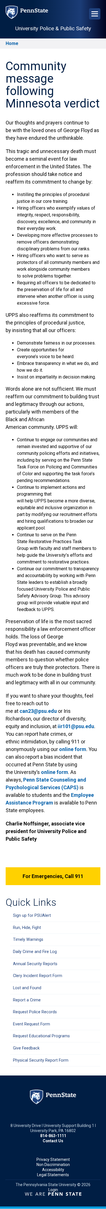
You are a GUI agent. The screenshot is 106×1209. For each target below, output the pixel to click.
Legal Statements (53, 1175)
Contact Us (53, 1141)
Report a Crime (27, 1000)
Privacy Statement (53, 1159)
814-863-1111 (53, 1135)
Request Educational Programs (41, 1036)
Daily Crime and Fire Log (35, 951)
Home (12, 43)
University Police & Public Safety (53, 28)
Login (53, 1190)
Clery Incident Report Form (37, 975)
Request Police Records (35, 1012)
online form (72, 749)
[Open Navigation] (94, 14)
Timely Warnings (28, 939)
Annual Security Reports (35, 963)
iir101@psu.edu (76, 726)
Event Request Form (31, 1024)
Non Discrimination (53, 1164)
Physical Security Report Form (40, 1060)
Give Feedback (26, 1048)
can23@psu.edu (38, 711)
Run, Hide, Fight (27, 927)
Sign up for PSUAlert (32, 915)
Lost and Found (27, 988)
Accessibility (53, 1169)
